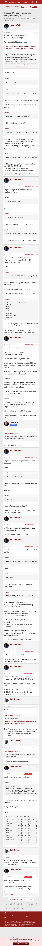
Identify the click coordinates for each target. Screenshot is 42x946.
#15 (37, 877)
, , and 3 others (21, 174)
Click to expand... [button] (21, 67)
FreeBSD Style (10, 913)
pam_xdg (29, 18)
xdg (34, 18)
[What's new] (33, 2)
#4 (37, 344)
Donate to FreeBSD (29, 7)
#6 (37, 457)
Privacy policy (27, 916)
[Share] (34, 32)
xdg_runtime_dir (9, 20)
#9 (37, 651)
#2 (37, 186)
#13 (37, 774)
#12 (37, 747)
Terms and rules (16, 916)
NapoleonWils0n (10, 18)
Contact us (7, 916)
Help (33, 916)
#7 (37, 524)
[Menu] (6, 2)
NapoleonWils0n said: (11, 433)
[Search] (36, 2)
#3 (37, 254)
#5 (37, 429)
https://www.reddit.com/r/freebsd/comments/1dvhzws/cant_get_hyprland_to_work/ (20, 47)
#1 (37, 32)
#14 (37, 857)
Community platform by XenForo (19, 921)
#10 (37, 673)
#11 (37, 706)
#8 (37, 546)
